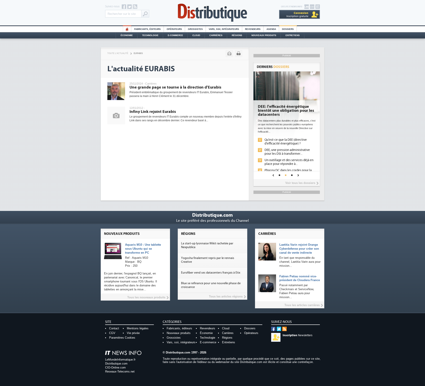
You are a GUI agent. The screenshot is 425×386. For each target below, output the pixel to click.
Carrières (215, 35)
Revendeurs (253, 29)
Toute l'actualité (117, 53)
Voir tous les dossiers (300, 183)
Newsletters (297, 335)
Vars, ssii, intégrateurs (181, 342)
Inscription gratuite (297, 14)
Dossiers (288, 29)
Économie (127, 35)
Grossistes (195, 29)
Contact (114, 328)
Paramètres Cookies (122, 337)
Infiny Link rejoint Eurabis (152, 111)
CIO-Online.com (115, 367)
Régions (237, 35)
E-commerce (175, 35)
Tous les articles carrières (302, 305)
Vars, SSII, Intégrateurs (224, 29)
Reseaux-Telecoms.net (120, 371)
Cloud (196, 35)
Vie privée (133, 333)
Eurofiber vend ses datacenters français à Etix (210, 272)
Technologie (150, 35)
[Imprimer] (238, 53)
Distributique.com (116, 363)
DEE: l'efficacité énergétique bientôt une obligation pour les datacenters (286, 111)
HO (127, 29)
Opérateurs (174, 29)
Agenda (271, 29)
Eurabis (138, 53)
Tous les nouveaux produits (146, 297)
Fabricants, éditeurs (147, 29)
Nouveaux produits (179, 333)
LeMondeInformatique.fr (120, 359)
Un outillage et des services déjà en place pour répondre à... (289, 162)
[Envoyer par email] (229, 53)
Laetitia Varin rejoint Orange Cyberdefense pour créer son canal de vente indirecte (299, 248)
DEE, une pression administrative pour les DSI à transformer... (287, 152)
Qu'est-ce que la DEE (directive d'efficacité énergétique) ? (286, 141)
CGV (112, 333)
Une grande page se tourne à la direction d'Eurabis (175, 87)
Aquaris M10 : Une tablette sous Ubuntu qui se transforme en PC (143, 248)
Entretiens (293, 35)
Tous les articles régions (226, 296)
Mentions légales (138, 328)
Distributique (212, 12)
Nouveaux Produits (263, 35)
